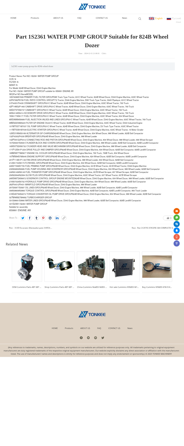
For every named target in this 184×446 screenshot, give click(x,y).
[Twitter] (22, 217)
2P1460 (14, 106)
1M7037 (15, 126)
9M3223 (14, 122)
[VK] (50, 217)
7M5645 (15, 156)
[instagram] (95, 337)
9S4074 (15, 194)
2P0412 (15, 139)
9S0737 (14, 110)
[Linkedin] (57, 217)
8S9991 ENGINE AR (20, 210)
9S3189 (15, 133)
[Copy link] (63, 217)
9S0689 (14, 119)
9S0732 (15, 146)
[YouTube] (88, 337)
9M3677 (15, 153)
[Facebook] (29, 217)
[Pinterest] (43, 217)
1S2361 (15, 203)
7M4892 (15, 197)
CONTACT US (114, 328)
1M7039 (15, 129)
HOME (55, 328)
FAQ (99, 328)
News (129, 328)
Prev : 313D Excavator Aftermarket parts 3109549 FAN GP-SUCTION (38, 228)
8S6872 (15, 178)
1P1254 (15, 149)
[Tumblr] (36, 217)
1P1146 (15, 159)
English (158, 18)
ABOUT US (85, 328)
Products (69, 328)
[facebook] (81, 337)
